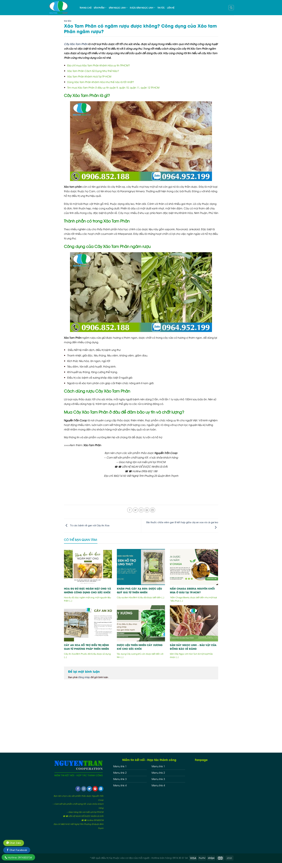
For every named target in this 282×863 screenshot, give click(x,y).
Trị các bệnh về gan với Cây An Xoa (89, 525)
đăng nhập (84, 677)
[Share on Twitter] (135, 510)
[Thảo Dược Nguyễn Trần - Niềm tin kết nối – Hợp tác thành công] (61, 7)
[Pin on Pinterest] (146, 510)
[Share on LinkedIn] (152, 510)
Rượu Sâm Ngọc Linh (141, 7)
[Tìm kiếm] (231, 7)
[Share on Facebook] (129, 510)
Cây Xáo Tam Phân (75, 43)
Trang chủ (86, 7)
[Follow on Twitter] (89, 788)
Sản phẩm (99, 7)
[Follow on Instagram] (83, 788)
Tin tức (161, 7)
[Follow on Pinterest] (95, 788)
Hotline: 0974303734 (19, 857)
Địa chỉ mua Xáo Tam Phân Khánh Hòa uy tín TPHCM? (98, 65)
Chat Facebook (18, 850)
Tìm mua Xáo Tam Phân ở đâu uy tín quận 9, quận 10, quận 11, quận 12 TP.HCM (113, 87)
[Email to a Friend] (141, 510)
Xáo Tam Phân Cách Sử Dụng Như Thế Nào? (93, 70)
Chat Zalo (15, 842)
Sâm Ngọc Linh (117, 7)
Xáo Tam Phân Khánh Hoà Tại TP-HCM (89, 76)
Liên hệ (170, 7)
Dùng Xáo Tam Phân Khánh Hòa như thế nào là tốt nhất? (100, 81)
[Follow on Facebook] (78, 788)
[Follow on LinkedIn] (100, 788)
